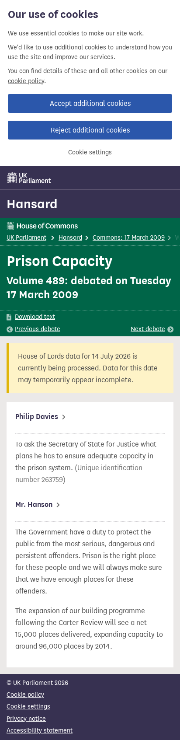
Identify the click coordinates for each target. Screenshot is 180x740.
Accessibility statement (40, 730)
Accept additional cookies (90, 103)
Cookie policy (25, 694)
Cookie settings (90, 152)
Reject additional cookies (90, 130)
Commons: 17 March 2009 (129, 237)
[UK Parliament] (29, 177)
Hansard (32, 204)
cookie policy (26, 81)
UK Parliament (26, 237)
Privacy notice (26, 719)
